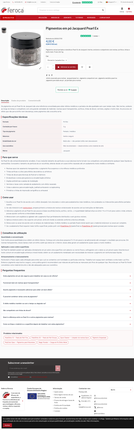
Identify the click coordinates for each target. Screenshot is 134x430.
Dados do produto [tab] (18, 100)
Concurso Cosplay (55, 2)
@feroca (100, 407)
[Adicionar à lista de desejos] (82, 67)
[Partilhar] (46, 75)
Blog (100, 2)
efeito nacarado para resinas (56, 78)
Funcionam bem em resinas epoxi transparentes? (21, 283)
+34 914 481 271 (18, 2)
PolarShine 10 (66, 226)
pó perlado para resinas (73, 80)
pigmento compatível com (88, 78)
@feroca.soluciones (101, 398)
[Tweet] (49, 75)
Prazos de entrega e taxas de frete (64, 401)
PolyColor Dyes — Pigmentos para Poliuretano (20, 342)
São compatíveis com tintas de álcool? (17, 310)
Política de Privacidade (62, 405)
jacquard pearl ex (73, 78)
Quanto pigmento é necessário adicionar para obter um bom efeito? (27, 290)
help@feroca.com (31, 2)
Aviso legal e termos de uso (63, 395)
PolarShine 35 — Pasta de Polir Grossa (44, 337)
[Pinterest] (51, 75)
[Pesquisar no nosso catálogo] (103, 10)
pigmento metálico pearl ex (107, 78)
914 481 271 (85, 401)
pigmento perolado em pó (55, 80)
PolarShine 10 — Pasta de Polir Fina (16, 337)
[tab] (34, 100)
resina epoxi (27, 208)
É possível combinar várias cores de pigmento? (20, 296)
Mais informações (92, 421)
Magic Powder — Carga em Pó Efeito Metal (53, 342)
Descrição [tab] (5, 100)
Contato (57, 411)
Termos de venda (60, 397)
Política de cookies (60, 408)
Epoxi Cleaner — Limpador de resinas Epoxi (74, 337)
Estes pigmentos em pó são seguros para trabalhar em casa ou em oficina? (30, 276)
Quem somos (58, 392)
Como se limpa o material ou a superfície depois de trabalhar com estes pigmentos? (33, 324)
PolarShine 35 (87, 226)
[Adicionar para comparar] (89, 67)
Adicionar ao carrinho (68, 67)
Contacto (43, 2)
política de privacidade (39, 377)
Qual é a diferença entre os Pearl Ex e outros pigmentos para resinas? (28, 317)
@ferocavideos (99, 413)
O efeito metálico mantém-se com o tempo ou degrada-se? (24, 303)
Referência (49, 38)
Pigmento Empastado (99, 337)
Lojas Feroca (6, 2)
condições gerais (24, 377)
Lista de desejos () (127, 2)
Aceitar (7, 425)
